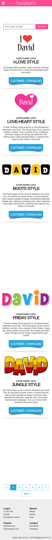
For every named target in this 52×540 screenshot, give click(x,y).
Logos (7, 508)
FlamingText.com (11, 529)
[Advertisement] (26, 13)
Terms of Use (23, 537)
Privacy (15, 537)
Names (33, 508)
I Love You (8, 511)
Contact (34, 523)
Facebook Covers (11, 517)
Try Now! (42, 27)
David (32, 514)
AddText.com (9, 526)
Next (26, 493)
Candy (6, 514)
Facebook (34, 526)
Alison (32, 511)
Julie (32, 517)
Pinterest (33, 529)
